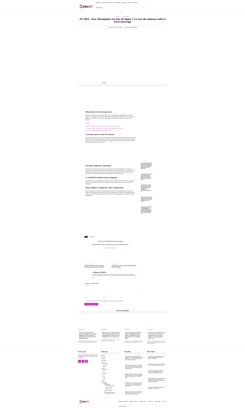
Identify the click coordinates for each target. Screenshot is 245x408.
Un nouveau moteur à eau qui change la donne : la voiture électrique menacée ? (156, 364)
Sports (118, 16)
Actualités (81, 329)
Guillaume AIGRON (117, 27)
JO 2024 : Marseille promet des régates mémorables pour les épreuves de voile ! (104, 126)
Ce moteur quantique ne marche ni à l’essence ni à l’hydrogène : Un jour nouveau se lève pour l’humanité (156, 372)
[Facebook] (79, 361)
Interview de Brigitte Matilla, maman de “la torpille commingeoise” (156, 388)
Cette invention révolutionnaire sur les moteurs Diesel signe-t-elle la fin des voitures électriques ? (156, 357)
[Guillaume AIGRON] (87, 275)
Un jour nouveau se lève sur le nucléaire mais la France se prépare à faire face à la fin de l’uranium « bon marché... (146, 199)
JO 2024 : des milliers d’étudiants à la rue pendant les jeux (99, 130)
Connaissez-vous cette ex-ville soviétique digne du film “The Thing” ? (124, 266)
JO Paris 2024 (125, 16)
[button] (120, 11)
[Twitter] (83, 361)
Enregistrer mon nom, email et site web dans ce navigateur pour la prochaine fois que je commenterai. (104, 300)
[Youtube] (86, 361)
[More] (141, 83)
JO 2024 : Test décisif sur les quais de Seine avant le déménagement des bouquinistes (105, 128)
